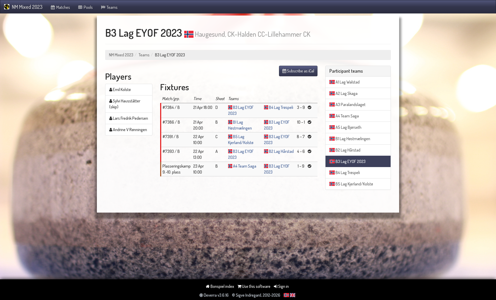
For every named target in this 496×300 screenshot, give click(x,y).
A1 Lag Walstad (347, 82)
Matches (63, 7)
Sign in (283, 286)
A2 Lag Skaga (346, 93)
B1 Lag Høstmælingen (352, 138)
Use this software (255, 286)
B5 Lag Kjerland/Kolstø (354, 183)
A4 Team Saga (244, 166)
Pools (88, 7)
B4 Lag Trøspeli (281, 107)
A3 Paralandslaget (350, 104)
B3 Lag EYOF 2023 (350, 161)
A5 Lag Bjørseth (348, 127)
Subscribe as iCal (300, 70)
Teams (112, 7)
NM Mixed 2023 (27, 6)
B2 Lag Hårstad (281, 151)
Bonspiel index (222, 286)
